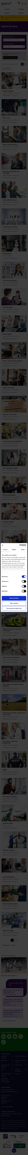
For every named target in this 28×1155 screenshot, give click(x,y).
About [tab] (23, 549)
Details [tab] (14, 549)
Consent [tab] (5, 549)
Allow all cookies (14, 598)
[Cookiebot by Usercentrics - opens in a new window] (19, 545)
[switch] (24, 581)
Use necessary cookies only (14, 608)
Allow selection (14, 603)
